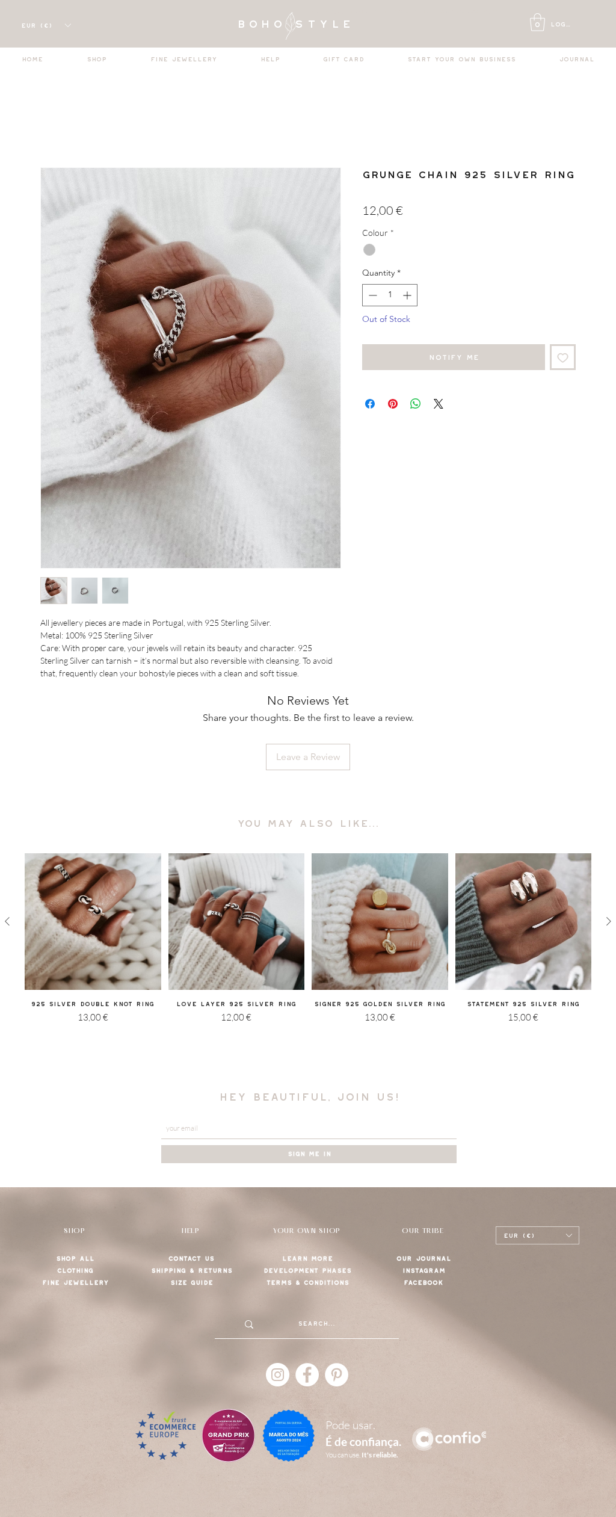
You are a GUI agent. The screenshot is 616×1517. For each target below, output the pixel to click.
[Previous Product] (7, 921)
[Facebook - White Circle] (307, 1374)
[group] (308, 958)
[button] (537, 22)
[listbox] (45, 25)
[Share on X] (438, 404)
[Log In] (523, 25)
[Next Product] (609, 921)
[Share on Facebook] (370, 404)
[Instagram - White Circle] (277, 1374)
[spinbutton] (390, 295)
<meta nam (317, 11)
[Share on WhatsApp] (415, 404)
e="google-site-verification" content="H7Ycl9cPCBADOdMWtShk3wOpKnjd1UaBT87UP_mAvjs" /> (413, 11)
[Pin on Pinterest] (393, 404)
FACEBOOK (423, 1282)
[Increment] (408, 295)
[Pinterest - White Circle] (336, 1374)
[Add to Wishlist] (563, 357)
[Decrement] (371, 295)
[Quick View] (93, 921)
